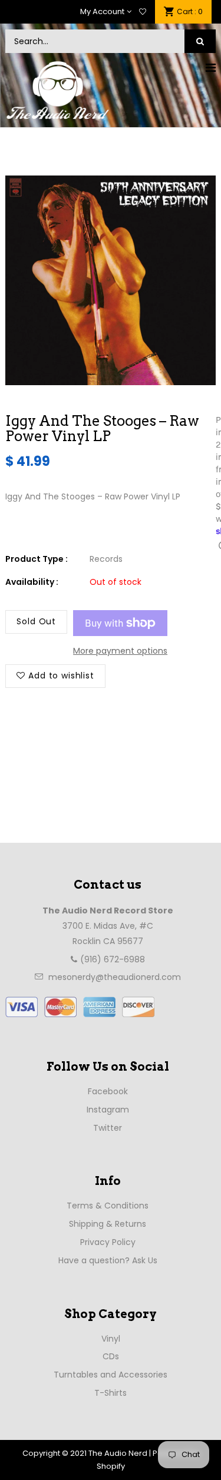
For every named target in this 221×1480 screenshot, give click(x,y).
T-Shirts (110, 1393)
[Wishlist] (142, 12)
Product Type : (36, 559)
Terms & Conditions (108, 1205)
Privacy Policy (108, 1242)
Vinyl (110, 1339)
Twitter (107, 1128)
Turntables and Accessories (110, 1374)
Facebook (108, 1091)
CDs (111, 1356)
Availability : (31, 582)
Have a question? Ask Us (107, 1260)
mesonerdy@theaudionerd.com (114, 977)
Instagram (108, 1109)
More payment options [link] (120, 651)
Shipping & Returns (107, 1224)
